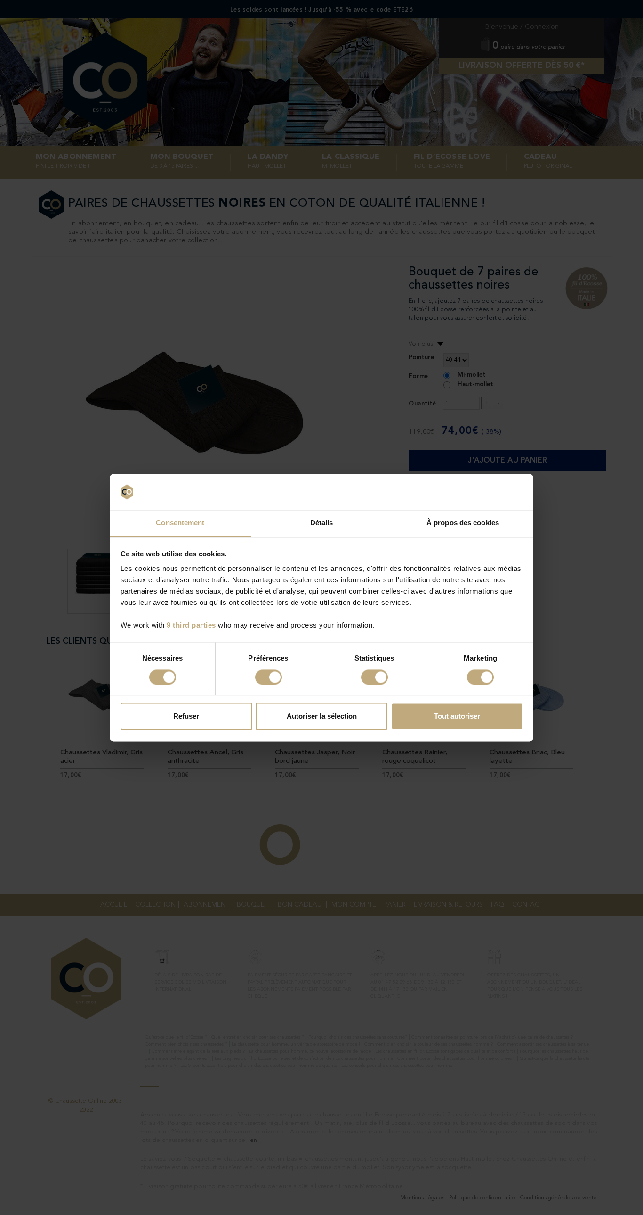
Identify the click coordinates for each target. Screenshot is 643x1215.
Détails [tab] (321, 523)
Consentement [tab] (180, 523)
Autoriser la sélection (322, 716)
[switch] (268, 677)
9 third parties (191, 625)
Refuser (186, 716)
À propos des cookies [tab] (462, 523)
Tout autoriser (457, 716)
